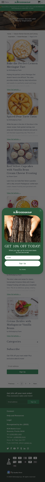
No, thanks (22, 269)
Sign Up (22, 263)
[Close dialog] (40, 210)
